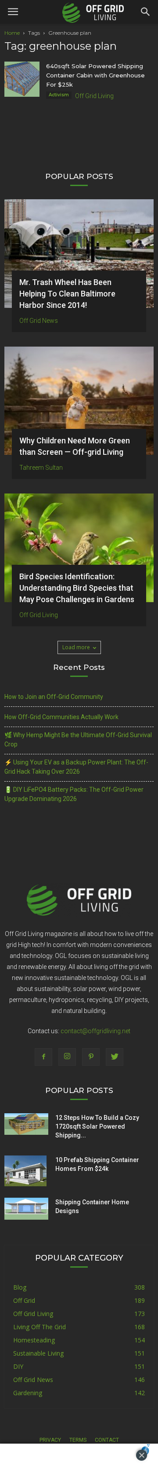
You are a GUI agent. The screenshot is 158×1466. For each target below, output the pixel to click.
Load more (76, 647)
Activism (59, 95)
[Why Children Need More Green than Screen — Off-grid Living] (79, 401)
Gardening (27, 1393)
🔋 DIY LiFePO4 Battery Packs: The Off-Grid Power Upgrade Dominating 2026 (74, 794)
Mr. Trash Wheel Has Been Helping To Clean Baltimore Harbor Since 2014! (67, 294)
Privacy (50, 1440)
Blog (19, 1287)
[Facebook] (43, 1057)
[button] (145, 12)
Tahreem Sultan (41, 467)
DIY (18, 1366)
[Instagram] (67, 1057)
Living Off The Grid (39, 1327)
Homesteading (34, 1340)
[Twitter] (114, 1057)
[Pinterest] (91, 1057)
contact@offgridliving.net (95, 1031)
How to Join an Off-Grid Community (53, 696)
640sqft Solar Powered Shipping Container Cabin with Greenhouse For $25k (95, 75)
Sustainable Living (38, 1353)
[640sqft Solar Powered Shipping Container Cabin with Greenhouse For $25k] (22, 79)
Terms (77, 1440)
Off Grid (24, 1300)
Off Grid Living (94, 95)
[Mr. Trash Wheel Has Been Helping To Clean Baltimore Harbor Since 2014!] (79, 253)
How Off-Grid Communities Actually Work (61, 716)
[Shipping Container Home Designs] (26, 1209)
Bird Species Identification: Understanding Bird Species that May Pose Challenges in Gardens (76, 588)
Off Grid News (38, 320)
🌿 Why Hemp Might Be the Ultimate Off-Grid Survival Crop (78, 739)
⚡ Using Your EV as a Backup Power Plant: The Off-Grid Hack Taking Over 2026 (76, 767)
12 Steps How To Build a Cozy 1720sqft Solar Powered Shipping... (97, 1126)
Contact (107, 1440)
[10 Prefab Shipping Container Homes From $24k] (25, 1170)
